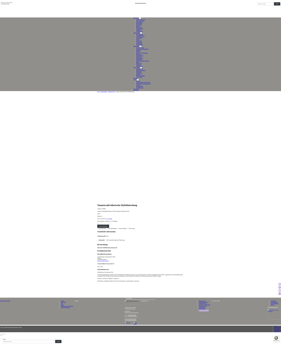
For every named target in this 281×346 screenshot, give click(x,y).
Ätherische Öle (111, 91)
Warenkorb (143, 3)
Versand (110, 218)
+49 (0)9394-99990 (131, 315)
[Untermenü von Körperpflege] (140, 46)
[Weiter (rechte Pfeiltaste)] (2, 335)
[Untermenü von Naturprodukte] (141, 67)
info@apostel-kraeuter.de (103, 260)
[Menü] (279, 336)
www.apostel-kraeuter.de (130, 320)
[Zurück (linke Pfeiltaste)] (0, 335)
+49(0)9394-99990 (5, 3)
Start (98, 91)
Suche (258, 1)
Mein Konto (138, 3)
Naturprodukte (103, 91)
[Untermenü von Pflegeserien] (140, 18)
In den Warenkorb (103, 226)
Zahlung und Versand (5, 301)
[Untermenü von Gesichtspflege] (141, 33)
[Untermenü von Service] (138, 80)
